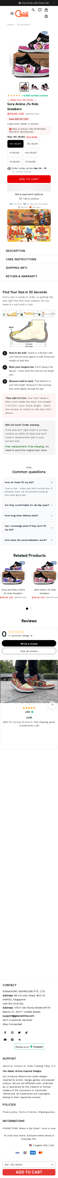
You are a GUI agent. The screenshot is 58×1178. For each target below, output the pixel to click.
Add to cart (29, 1172)
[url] (18, 1016)
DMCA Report (10, 1145)
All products (23, 24)
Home (10, 24)
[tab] (27, 609)
